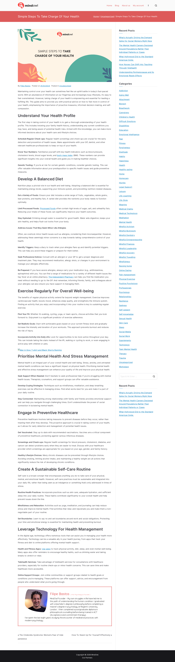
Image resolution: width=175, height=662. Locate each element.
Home (109, 5)
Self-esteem (124, 310)
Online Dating (125, 270)
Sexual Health (125, 318)
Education (123, 130)
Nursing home (125, 266)
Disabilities (124, 125)
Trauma (122, 358)
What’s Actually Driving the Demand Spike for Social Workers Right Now (135, 39)
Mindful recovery (127, 253)
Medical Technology (128, 213)
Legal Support (125, 187)
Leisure (122, 191)
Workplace (124, 367)
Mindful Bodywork (127, 231)
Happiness (124, 161)
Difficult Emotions (127, 121)
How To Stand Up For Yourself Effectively (91, 635)
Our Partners (87, 658)
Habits (122, 156)
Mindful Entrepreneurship (130, 239)
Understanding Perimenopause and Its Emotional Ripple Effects (136, 74)
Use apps (46, 549)
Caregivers (124, 112)
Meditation (124, 218)
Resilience (123, 301)
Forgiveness (124, 147)
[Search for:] (138, 376)
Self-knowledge (126, 314)
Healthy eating (125, 169)
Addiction (123, 90)
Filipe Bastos (25, 86)
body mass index (65, 155)
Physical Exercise (127, 279)
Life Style (123, 200)
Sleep (121, 327)
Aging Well (124, 95)
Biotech (122, 104)
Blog (117, 5)
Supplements (125, 340)
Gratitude (123, 152)
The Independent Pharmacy (61, 277)
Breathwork (124, 108)
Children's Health (127, 117)
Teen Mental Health (128, 349)
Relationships (125, 296)
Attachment (124, 99)
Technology (124, 345)
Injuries (122, 183)
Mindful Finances (127, 244)
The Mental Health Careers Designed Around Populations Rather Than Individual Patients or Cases (136, 48)
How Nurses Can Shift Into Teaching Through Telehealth (135, 66)
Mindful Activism (126, 226)
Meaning (123, 204)
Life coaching (125, 196)
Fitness (122, 143)
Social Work (124, 336)
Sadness (123, 305)
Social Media (125, 332)
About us (126, 5)
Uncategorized (65, 86)
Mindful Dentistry (127, 235)
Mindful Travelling (127, 257)
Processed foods (48, 208)
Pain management (127, 274)
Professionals (125, 288)
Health (122, 165)
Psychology (124, 292)
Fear (121, 139)
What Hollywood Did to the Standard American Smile (136, 58)
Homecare (123, 178)
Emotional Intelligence (129, 134)
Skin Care (123, 323)
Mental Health (125, 222)
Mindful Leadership (128, 248)
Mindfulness (124, 261)
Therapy (123, 353)
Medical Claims (126, 209)
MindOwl (94, 655)
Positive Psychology (128, 283)
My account (138, 5)
